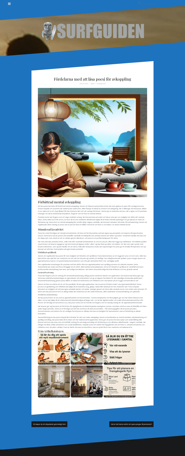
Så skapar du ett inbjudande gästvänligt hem (49, 424)
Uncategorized (101, 84)
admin (92, 84)
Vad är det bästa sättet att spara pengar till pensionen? (131, 424)
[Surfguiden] (92, 31)
